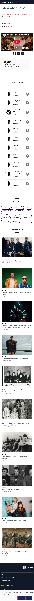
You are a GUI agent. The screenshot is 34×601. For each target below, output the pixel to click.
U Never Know (17, 120)
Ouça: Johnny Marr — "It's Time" (11, 261)
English (4, 589)
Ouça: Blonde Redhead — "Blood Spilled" (14, 521)
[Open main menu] (28, 2)
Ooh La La (16, 92)
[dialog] (17, 596)
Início (2, 14)
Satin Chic (16, 163)
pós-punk (7, 214)
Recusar (21, 598)
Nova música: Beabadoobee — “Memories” (15, 359)
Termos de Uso (5, 581)
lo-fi (29, 210)
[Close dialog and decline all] (33, 592)
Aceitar (29, 598)
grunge (27, 207)
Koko (14, 154)
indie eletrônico (7, 210)
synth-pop (27, 221)
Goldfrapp (17, 14)
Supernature (26, 14)
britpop (6, 207)
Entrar (30, 567)
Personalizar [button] (4, 598)
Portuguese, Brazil (7, 586)
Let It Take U (17, 129)
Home (3, 571)
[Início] (7, 2)
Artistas (8, 14)
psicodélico (27, 217)
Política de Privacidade (8, 577)
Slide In (15, 146)
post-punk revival (23, 214)
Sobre (3, 574)
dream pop (17, 207)
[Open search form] (32, 2)
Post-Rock (6, 217)
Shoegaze (15, 221)
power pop (16, 217)
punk (5, 221)
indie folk (20, 210)
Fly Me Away (17, 137)
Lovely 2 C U (17, 101)
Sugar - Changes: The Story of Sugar (13, 489)
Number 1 (16, 182)
